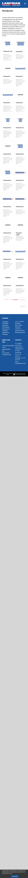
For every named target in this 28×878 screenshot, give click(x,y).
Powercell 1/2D (7, 51)
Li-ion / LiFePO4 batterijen (19, 322)
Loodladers (5, 321)
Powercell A (19, 51)
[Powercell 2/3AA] (20, 220)
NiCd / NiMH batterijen (18, 326)
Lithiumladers (6, 327)
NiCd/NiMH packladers (5, 324)
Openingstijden (6, 349)
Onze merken (5, 353)
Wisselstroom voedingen (6, 330)
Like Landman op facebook (20, 374)
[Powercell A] (20, 39)
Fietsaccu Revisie (19, 330)
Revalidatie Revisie (20, 332)
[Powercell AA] (7, 115)
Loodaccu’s (18, 329)
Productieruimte (6, 354)
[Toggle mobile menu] (25, 2)
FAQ (3, 351)
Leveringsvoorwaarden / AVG (7, 346)
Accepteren (15, 876)
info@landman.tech (20, 363)
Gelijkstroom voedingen (5, 333)
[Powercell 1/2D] (7, 39)
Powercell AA (7, 127)
